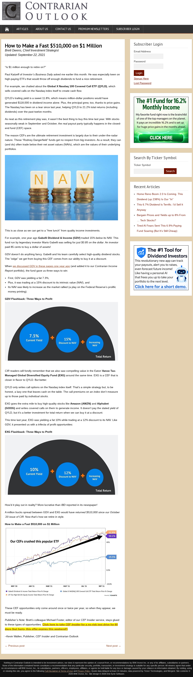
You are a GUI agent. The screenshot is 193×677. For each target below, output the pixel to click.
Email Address (142, 51)
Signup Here (141, 78)
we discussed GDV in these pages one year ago (41, 266)
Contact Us (63, 29)
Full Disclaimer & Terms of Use (59, 671)
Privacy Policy (83, 671)
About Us (42, 29)
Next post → (113, 645)
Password (140, 61)
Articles (22, 29)
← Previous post (15, 645)
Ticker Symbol (142, 164)
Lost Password (142, 83)
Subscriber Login (127, 29)
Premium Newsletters (93, 29)
